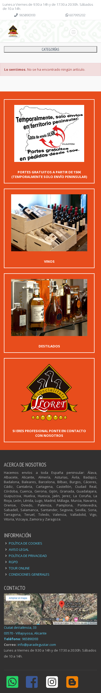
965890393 (27, 15)
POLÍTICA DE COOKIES (25, 543)
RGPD (13, 562)
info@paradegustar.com (37, 644)
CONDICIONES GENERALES (29, 574)
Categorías (50, 49)
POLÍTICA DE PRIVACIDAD (28, 555)
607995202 (77, 15)
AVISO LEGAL (19, 549)
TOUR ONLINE (19, 568)
